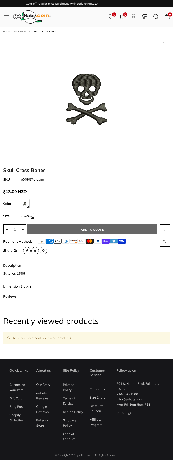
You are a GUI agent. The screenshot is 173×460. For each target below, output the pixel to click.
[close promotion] (161, 3)
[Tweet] (35, 250)
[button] (7, 229)
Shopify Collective (16, 417)
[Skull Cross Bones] (86, 99)
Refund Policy (73, 412)
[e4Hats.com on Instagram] (129, 413)
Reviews (10, 296)
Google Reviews (42, 409)
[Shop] (144, 17)
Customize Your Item (17, 387)
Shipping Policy (69, 423)
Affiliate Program (96, 422)
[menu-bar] (8, 16)
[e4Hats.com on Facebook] (117, 413)
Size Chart (97, 397)
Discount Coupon (96, 408)
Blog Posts (17, 407)
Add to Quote (92, 229)
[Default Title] (25, 203)
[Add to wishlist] (165, 242)
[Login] (133, 17)
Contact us (97, 389)
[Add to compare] (165, 229)
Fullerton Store (42, 423)
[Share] (27, 250)
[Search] (156, 17)
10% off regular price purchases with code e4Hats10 (56, 3)
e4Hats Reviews (42, 395)
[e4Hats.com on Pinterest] (123, 413)
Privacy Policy (68, 387)
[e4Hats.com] (59, 16)
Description (12, 265)
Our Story (43, 385)
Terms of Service (69, 401)
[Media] (162, 43)
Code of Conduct (69, 436)
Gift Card (16, 398)
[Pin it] (43, 250)
